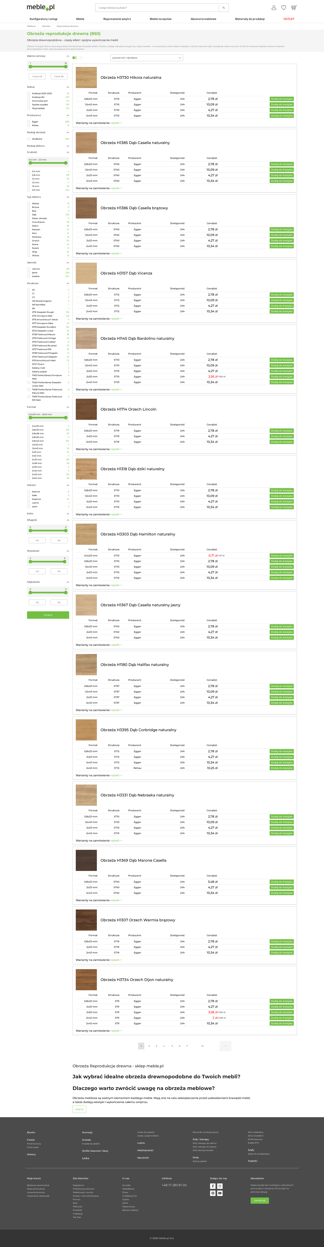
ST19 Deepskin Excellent (50, 327)
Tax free (77, 1217)
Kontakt (126, 1185)
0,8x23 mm (50, 429)
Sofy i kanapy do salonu (205, 1143)
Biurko (31, 1132)
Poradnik (77, 1210)
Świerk (50, 248)
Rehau (50, 125)
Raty (75, 1203)
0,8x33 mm (50, 437)
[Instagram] (220, 1186)
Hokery (31, 1154)
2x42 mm (50, 470)
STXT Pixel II (50, 364)
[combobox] (147, 57)
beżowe (50, 491)
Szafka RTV (253, 1143)
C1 (50, 293)
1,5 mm (50, 186)
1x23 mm (50, 452)
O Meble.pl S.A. (129, 1196)
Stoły (196, 1157)
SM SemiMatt (50, 304)
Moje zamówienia (36, 1189)
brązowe (50, 499)
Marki (125, 1203)
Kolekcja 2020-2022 (50, 93)
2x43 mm (50, 474)
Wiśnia (50, 255)
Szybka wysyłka (50, 104)
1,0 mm (50, 178)
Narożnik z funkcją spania (205, 1132)
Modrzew (50, 237)
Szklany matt (50, 368)
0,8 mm (50, 175)
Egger (50, 121)
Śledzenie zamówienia (38, 1185)
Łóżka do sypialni (146, 1132)
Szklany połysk (50, 371)
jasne (50, 272)
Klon (50, 233)
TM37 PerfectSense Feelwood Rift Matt (50, 398)
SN (50, 308)
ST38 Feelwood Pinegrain (50, 353)
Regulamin (78, 1185)
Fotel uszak (32, 1147)
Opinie (125, 1199)
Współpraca (128, 1189)
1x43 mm (50, 455)
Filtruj (48, 615)
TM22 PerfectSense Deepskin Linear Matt (50, 384)
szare (50, 506)
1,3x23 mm (50, 444)
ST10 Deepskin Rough (50, 312)
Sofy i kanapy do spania (204, 1146)
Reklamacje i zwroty (83, 1192)
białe (50, 495)
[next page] (225, 1046)
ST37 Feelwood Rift (50, 349)
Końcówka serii (50, 101)
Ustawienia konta (36, 1192)
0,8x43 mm (50, 441)
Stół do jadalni (200, 1161)
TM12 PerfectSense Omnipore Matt (50, 377)
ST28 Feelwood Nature (50, 334)
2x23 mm (50, 459)
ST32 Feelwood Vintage (50, 338)
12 (202, 1046)
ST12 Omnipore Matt (50, 316)
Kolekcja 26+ (50, 97)
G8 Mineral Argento (50, 301)
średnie (50, 276)
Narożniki (143, 1157)
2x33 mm (50, 467)
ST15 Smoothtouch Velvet (50, 319)
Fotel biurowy (34, 1143)
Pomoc (76, 1199)
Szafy (251, 1150)
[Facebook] (212, 1186)
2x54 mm (50, 478)
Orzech (50, 240)
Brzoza (50, 207)
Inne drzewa (50, 222)
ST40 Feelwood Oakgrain (50, 356)
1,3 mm (50, 182)
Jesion (50, 225)
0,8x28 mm (50, 433)
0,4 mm (50, 171)
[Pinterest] (212, 1193)
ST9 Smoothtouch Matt (50, 360)
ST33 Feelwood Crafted (50, 342)
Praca (125, 1192)
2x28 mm (50, 463)
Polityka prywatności (83, 1189)
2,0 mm (50, 190)
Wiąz (50, 251)
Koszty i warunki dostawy (86, 1196)
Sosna (50, 244)
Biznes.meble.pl (130, 1210)
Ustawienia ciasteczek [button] (38, 1196)
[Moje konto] (274, 7)
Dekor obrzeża (50, 218)
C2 (50, 297)
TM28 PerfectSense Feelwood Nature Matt (50, 391)
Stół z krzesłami (255, 1135)
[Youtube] (220, 1193)
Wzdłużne (50, 139)
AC (50, 290)
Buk (50, 211)
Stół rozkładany (255, 1132)
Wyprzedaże (50, 108)
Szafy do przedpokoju (259, 1154)
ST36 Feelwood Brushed (50, 345)
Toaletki (252, 1160)
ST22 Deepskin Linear (50, 330)
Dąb (50, 214)
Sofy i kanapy (201, 1139)
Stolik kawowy (255, 1139)
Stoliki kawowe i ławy (95, 1150)
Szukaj (223, 8)
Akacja (50, 203)
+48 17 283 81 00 (174, 1185)
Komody (87, 1132)
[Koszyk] (294, 7)
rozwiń (114, 123)
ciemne (50, 269)
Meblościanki (145, 1150)
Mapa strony (128, 1206)
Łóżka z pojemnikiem (148, 1135)
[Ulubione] (283, 7)
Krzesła (86, 1139)
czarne (50, 502)
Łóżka (85, 1158)
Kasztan (50, 229)
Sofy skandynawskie (203, 1150)
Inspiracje (78, 1213)
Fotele (31, 1139)
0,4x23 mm (50, 426)
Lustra (141, 1142)
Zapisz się (259, 1200)
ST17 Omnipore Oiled (50, 323)
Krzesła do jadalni (91, 1143)
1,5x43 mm (50, 448)
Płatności (77, 1206)
